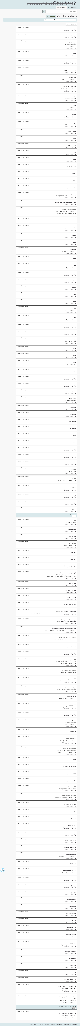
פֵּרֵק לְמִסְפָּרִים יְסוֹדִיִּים (70, 194)
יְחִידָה (74, 138)
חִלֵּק (74, 362)
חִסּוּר (74, 258)
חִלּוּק (74, 355)
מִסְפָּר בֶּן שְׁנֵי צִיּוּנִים (60, 202)
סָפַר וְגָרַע (73, 86)
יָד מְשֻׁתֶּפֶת (71, 705)
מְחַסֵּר (74, 281)
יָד (75, 340)
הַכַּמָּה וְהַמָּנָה (71, 543)
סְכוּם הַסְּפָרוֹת (72, 731)
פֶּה (72, 456)
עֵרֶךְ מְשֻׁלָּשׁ (73, 863)
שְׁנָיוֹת (74, 173)
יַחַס (75, 811)
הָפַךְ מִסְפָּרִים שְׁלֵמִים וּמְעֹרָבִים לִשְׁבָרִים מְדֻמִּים (64, 628)
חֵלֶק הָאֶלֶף (73, 621)
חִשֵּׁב (74, 53)
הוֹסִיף (74, 69)
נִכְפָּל (74, 326)
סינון (56, 20)
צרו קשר (66, 1024)
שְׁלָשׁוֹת (74, 180)
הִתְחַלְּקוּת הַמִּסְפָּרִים (71, 688)
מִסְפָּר (74, 29)
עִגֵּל (70, 721)
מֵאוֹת (74, 159)
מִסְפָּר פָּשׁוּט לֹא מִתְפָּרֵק (68, 670)
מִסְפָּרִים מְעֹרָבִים (71, 597)
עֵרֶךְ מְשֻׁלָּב (73, 965)
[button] (2, 870)
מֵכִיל (74, 759)
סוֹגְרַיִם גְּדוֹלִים (62, 1013)
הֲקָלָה (74, 399)
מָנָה (75, 43)
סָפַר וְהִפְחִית (66, 86)
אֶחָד (74, 145)
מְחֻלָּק (74, 371)
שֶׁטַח (74, 442)
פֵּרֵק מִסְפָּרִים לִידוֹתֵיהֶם (68, 660)
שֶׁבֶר (74, 496)
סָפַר (71, 43)
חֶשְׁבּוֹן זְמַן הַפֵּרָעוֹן (71, 934)
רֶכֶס (73, 478)
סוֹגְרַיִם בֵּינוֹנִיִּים (60, 997)
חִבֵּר (75, 227)
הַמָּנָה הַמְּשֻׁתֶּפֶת (70, 738)
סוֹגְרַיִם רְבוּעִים (70, 997)
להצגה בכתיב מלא (71, 24)
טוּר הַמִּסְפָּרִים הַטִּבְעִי (70, 62)
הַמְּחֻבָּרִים (73, 249)
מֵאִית (63, 620)
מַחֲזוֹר (74, 780)
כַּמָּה (73, 510)
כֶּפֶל (75, 308)
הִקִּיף (74, 721)
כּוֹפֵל (74, 333)
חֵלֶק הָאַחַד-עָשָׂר (71, 611)
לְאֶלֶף (70, 886)
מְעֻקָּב (74, 435)
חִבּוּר (74, 220)
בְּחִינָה (74, 392)
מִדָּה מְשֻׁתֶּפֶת (72, 714)
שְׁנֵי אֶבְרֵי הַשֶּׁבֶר (72, 536)
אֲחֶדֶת (74, 166)
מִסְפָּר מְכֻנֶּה (73, 893)
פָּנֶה (75, 449)
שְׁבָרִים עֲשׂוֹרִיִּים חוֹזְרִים (68, 795)
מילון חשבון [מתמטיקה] (70, 31)
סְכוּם (74, 243)
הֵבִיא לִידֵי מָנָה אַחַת (69, 749)
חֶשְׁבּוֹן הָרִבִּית (72, 879)
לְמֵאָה (74, 886)
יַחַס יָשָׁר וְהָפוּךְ (72, 825)
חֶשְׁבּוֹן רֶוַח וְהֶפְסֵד (71, 900)
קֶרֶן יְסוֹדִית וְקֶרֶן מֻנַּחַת (70, 979)
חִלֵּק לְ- (74, 105)
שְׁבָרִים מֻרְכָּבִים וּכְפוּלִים (69, 573)
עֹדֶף (74, 295)
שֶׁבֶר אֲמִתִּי (73, 552)
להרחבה (73, 516)
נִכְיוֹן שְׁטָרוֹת (72, 920)
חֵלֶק (74, 385)
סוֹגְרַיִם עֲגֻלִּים (72, 986)
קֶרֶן (75, 463)
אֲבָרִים (74, 834)
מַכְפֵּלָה (74, 348)
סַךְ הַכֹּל (74, 236)
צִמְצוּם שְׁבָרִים (72, 653)
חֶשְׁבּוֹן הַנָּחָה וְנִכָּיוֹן (71, 913)
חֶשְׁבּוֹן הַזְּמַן (73, 943)
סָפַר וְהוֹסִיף (73, 77)
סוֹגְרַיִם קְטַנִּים (61, 986)
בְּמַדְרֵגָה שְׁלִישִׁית (70, 679)
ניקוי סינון (49, 20)
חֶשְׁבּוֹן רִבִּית (72, 906)
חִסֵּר (75, 265)
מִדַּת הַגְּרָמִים (72, 421)
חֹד (75, 456)
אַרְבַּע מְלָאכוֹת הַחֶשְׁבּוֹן (68, 209)
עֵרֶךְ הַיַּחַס (73, 818)
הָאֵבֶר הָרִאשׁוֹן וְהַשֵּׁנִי (70, 841)
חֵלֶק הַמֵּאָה (73, 620)
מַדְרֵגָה (72, 470)
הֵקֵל (71, 399)
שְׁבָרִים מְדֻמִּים (72, 590)
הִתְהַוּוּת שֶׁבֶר (72, 503)
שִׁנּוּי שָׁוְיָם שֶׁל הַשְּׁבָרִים (70, 604)
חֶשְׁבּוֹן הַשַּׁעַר (72, 959)
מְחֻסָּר (74, 274)
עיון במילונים (61, 7)
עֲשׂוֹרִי (72, 487)
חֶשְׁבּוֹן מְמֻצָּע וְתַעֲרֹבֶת (70, 952)
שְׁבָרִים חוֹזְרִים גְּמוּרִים (70, 804)
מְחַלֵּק (74, 378)
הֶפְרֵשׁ (74, 301)
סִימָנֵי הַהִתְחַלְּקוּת (71, 696)
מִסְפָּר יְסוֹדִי (73, 36)
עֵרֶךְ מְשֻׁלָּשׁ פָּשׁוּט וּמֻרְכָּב (69, 870)
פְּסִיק (74, 773)
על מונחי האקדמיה (57, 1024)
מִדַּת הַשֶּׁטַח (73, 428)
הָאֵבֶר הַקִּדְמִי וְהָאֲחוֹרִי (70, 847)
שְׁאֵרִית (74, 288)
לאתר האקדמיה (73, 1024)
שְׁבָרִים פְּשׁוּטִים (72, 530)
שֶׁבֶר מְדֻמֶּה (73, 559)
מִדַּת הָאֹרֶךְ (73, 407)
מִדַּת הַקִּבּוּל (73, 414)
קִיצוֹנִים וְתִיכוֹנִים (71, 854)
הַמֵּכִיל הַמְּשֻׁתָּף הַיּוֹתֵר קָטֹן (69, 766)
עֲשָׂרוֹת (74, 152)
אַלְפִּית (62, 621)
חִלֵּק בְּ (74, 114)
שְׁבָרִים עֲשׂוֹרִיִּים (70, 787)
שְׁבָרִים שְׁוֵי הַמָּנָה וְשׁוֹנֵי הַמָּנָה (66, 637)
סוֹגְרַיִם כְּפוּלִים (72, 1013)
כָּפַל (75, 97)
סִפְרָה (74, 131)
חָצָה (74, 123)
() (66, 986)
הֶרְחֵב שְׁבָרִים (72, 646)
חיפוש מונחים (72, 7)
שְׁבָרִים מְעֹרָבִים (72, 583)
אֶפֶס (74, 187)
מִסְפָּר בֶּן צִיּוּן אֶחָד (71, 202)
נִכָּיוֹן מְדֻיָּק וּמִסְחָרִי (71, 927)
